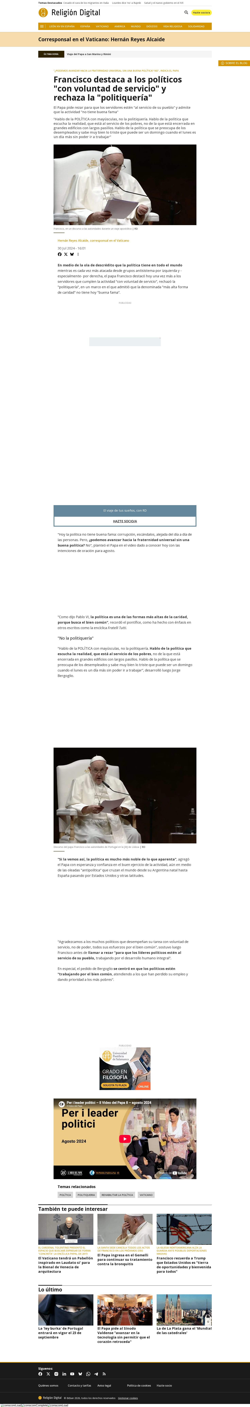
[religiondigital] (49, 1398)
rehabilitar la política (117, 1195)
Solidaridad (196, 26)
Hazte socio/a (201, 12)
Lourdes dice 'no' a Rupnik (126, 2)
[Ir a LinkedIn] (65, 1374)
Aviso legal (104, 1385)
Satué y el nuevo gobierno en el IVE (164, 2)
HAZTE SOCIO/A (125, 521)
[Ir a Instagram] (57, 1374)
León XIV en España (62, 26)
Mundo (136, 26)
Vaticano (102, 26)
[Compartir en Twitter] (66, 254)
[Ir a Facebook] (41, 1374)
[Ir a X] (49, 1374)
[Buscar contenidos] (185, 12)
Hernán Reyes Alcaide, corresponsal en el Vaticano (93, 241)
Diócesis (151, 26)
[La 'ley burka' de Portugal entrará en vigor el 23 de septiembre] (65, 1309)
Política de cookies (139, 1385)
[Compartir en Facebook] (60, 254)
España (85, 26)
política (65, 1195)
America (119, 26)
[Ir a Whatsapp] (89, 1374)
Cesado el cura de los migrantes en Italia (86, 2)
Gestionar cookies (128, 1398)
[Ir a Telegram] (97, 1374)
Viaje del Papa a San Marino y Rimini (89, 54)
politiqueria (86, 1195)
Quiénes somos (48, 1385)
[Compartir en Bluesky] (72, 254)
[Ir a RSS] (105, 1374)
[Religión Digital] (69, 12)
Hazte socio (164, 1385)
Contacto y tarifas (79, 1385)
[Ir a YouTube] (73, 1374)
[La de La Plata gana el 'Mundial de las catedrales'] (184, 1309)
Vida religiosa (172, 26)
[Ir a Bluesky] (81, 1374)
